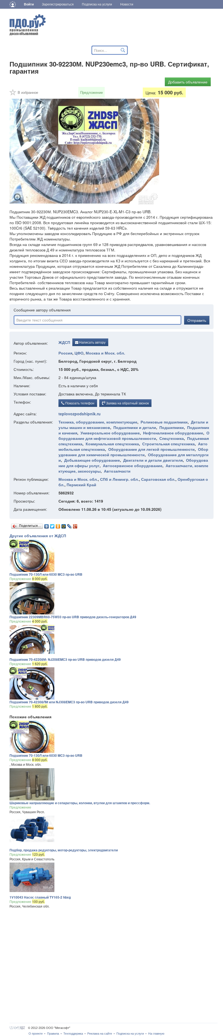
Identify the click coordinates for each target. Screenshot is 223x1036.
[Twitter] (52, 525)
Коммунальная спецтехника (112, 443)
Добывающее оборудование (92, 460)
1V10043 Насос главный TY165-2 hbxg (40, 897)
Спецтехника (171, 438)
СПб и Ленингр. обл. (119, 479)
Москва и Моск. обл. (105, 353)
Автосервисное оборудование (132, 465)
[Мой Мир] (64, 525)
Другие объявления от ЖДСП (38, 535)
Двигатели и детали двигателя (153, 460)
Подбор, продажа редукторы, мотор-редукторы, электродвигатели (64, 850)
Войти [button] (29, 4)
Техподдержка (73, 1033)
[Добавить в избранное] (13, 94)
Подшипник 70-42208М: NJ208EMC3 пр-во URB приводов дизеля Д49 (65, 659)
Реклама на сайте (99, 1033)
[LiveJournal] (69, 525)
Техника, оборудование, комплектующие (97, 422)
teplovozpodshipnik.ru (79, 413)
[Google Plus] (75, 525)
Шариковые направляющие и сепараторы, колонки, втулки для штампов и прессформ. (80, 803)
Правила (53, 1033)
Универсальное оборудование (110, 433)
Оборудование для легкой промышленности (151, 449)
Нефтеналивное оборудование (173, 433)
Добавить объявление (187, 82)
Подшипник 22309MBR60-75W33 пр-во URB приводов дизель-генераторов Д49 (73, 617)
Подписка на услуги (130, 1033)
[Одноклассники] (58, 525)
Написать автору (92, 342)
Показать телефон (79, 403)
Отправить (196, 320)
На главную (156, 1033)
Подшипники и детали (134, 427)
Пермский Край (81, 484)
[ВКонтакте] (46, 525)
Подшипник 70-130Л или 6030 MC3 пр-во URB (46, 574)
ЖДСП (64, 342)
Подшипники (171, 427)
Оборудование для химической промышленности (133, 451)
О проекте (36, 1033)
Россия (65, 353)
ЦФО (79, 353)
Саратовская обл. (158, 479)
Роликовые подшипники (164, 422)
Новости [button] (126, 4)
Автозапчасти (117, 471)
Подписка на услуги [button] (97, 4)
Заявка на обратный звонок (127, 403)
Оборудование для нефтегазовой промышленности (133, 435)
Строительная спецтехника (168, 443)
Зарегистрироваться (58, 4)
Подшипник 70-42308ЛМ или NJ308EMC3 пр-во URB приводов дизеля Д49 (69, 702)
